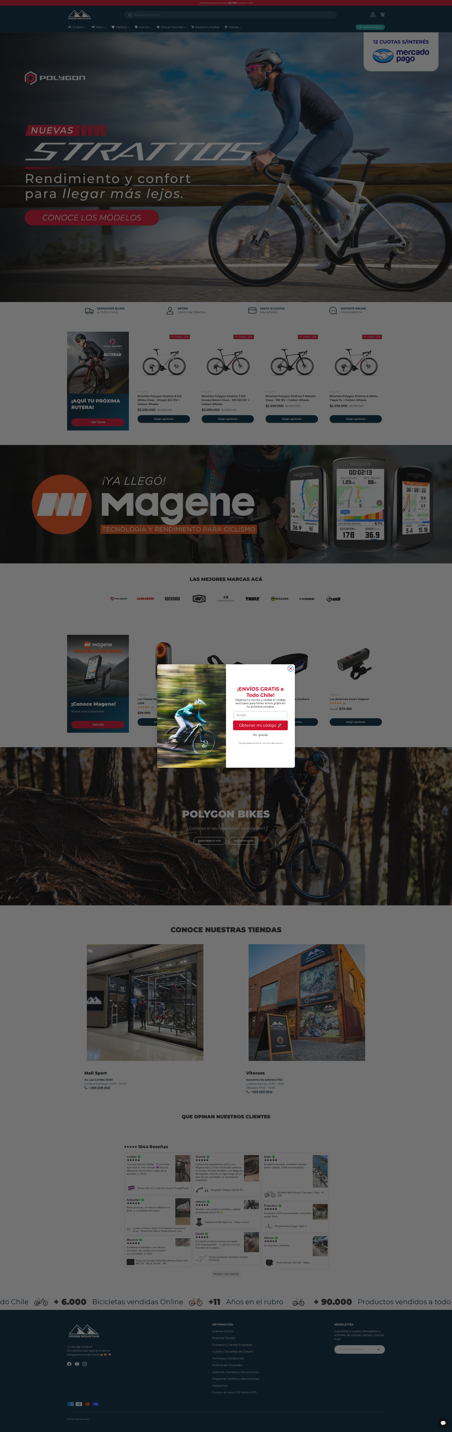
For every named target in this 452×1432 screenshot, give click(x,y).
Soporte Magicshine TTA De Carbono (45, 1418)
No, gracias (260, 735)
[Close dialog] (290, 668)
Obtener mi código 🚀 (260, 725)
